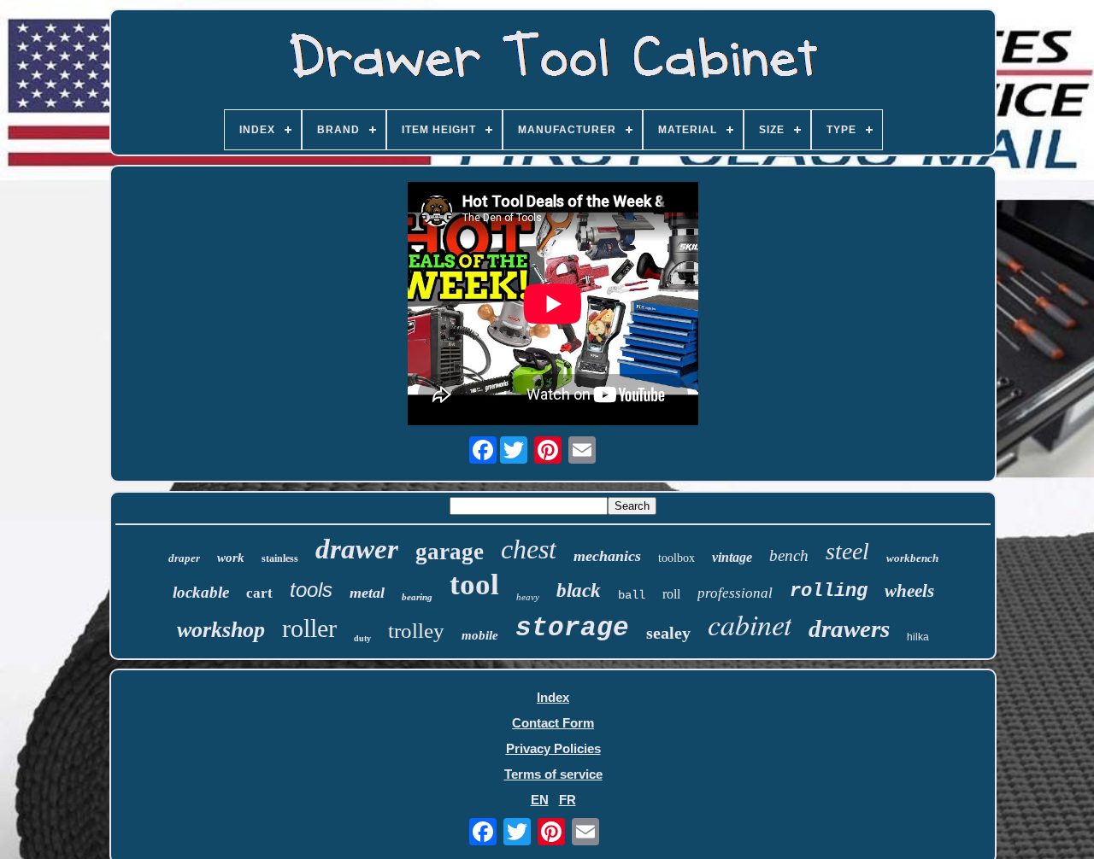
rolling (829, 591)
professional (735, 593)
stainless (280, 558)
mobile (480, 635)
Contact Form (553, 723)
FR (567, 799)
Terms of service (553, 774)
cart (259, 593)
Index (553, 697)
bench (789, 555)
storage (572, 628)
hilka (918, 637)
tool (474, 584)
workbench (912, 558)
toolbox (676, 558)
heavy (527, 597)
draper (184, 558)
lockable (201, 592)
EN (540, 799)
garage (449, 551)
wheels (909, 591)
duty (362, 638)
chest (528, 549)
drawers (849, 628)
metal (367, 592)
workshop (221, 629)
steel (847, 551)
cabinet (749, 624)
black (578, 590)
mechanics (607, 555)
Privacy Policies (553, 748)
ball (631, 595)
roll (671, 594)
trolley (416, 630)
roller (309, 628)
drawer (356, 549)
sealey (668, 632)
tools (311, 589)
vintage (732, 557)
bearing (417, 597)
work (230, 557)
